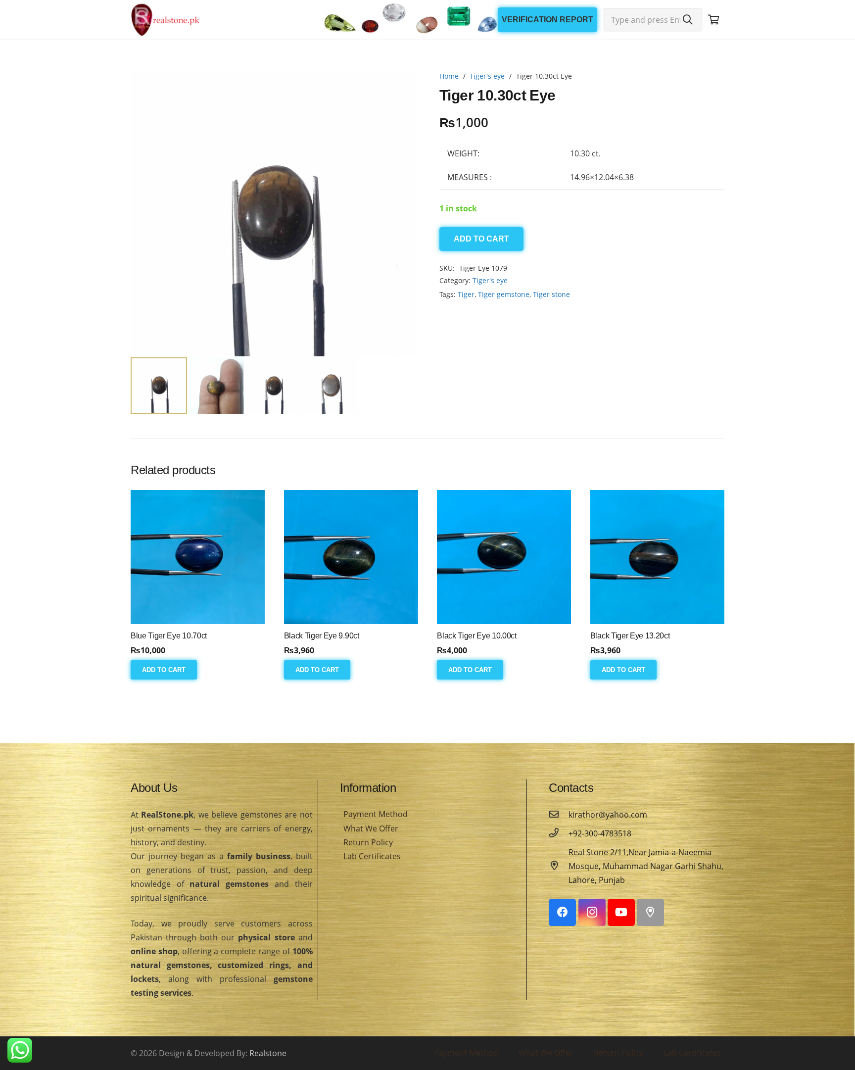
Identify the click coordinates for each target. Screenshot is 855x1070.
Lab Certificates (372, 856)
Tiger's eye (487, 76)
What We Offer (370, 828)
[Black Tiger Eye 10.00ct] (504, 557)
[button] (400, 87)
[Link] (165, 19)
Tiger (466, 294)
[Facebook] (562, 912)
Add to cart (481, 239)
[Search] (688, 20)
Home (449, 76)
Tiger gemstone (503, 294)
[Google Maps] (650, 912)
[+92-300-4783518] (559, 833)
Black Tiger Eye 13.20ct (630, 636)
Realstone (267, 1053)
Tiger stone (551, 294)
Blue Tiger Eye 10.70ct (169, 636)
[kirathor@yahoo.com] (559, 815)
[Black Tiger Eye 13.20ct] (657, 557)
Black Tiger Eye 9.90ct (321, 636)
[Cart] (713, 20)
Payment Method (375, 814)
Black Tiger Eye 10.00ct (477, 636)
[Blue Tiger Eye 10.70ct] (198, 557)
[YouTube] (621, 912)
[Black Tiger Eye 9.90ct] (351, 557)
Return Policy (368, 842)
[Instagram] (592, 912)
